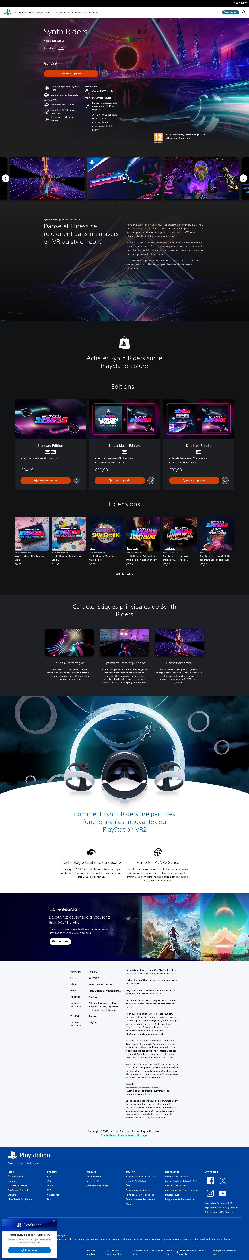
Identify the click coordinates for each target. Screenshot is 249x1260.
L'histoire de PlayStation (20, 1199)
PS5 (29, 12)
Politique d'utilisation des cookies (225, 1252)
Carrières (12, 1181)
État (128, 1185)
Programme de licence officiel (180, 1199)
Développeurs (172, 1194)
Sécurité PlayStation (136, 1181)
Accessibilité (92, 1181)
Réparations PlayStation (138, 1190)
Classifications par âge (176, 1185)
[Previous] (5, 178)
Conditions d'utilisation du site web (148, 1252)
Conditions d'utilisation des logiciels (192, 1252)
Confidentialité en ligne (98, 1185)
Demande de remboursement (140, 1199)
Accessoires (61, 12)
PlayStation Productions (19, 1190)
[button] (124, 178)
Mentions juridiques (92, 1252)
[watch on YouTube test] (152, 195)
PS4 (49, 1181)
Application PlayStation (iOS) (219, 1203)
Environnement (94, 1176)
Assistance (90, 12)
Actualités (76, 12)
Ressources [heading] (172, 1171)
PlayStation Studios (17, 1185)
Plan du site (169, 1252)
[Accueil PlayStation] (7, 12)
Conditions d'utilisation (176, 1176)
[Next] (243, 178)
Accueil (11, 1163)
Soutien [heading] (130, 1171)
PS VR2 (50, 1185)
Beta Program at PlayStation (219, 1212)
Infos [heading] (11, 1171)
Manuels (130, 1203)
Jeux (38, 12)
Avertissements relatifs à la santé (142, 1087)
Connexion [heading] (211, 1171)
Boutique (19, 12)
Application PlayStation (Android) (221, 1207)
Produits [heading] (52, 1171)
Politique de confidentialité (114, 1252)
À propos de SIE (15, 1176)
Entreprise (13, 1194)
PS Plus (48, 12)
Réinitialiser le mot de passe (140, 1194)
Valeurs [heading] (91, 1171)
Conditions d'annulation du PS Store (183, 1181)
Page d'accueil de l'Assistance (141, 1176)
